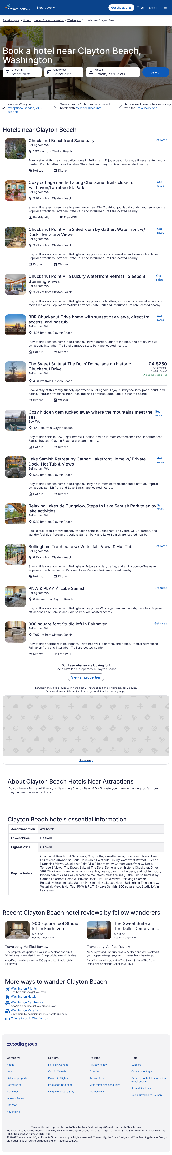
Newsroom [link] (13, 1091)
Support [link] (136, 1064)
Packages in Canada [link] (60, 1084)
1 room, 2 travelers (110, 74)
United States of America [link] (49, 20)
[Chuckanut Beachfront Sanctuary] (86, 155)
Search (156, 72)
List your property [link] (17, 1078)
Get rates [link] (160, 140)
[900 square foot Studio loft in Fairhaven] (86, 638)
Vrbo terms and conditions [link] (105, 1084)
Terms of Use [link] (97, 1078)
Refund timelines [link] (141, 1088)
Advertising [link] (13, 1111)
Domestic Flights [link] (58, 1078)
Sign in (153, 7)
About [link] (10, 1064)
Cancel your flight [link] (141, 1071)
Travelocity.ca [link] (11, 20)
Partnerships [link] (14, 1084)
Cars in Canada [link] (57, 1071)
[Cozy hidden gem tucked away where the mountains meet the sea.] (86, 429)
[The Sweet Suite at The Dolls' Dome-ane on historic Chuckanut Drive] (86, 382)
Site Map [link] (12, 1105)
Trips (140, 7)
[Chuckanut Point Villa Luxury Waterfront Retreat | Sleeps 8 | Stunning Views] (86, 290)
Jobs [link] (9, 1071)
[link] (86, 990)
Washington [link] (74, 20)
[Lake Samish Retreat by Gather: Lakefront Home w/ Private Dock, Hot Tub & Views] (86, 476)
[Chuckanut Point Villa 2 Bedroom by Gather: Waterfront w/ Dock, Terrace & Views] (86, 246)
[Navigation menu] (165, 8)
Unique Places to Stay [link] (61, 1091)
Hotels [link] (27, 20)
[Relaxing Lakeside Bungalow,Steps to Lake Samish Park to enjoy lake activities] (86, 520)
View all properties (86, 677)
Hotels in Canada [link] (58, 1064)
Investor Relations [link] (17, 1098)
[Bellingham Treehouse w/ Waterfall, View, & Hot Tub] (86, 561)
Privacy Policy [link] (98, 1064)
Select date (21, 74)
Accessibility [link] (97, 1091)
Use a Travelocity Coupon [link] (146, 1094)
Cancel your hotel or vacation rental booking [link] (148, 1079)
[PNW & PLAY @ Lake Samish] (86, 599)
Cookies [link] (94, 1071)
